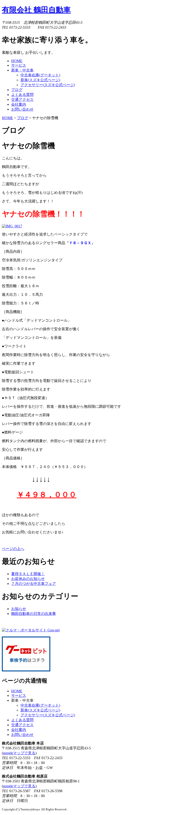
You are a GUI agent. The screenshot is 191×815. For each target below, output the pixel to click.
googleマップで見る (19, 753)
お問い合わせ (22, 735)
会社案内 (18, 730)
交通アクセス (22, 725)
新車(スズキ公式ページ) (40, 80)
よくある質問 (22, 720)
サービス (18, 695)
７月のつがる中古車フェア (33, 584)
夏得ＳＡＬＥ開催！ (28, 574)
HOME (7, 118)
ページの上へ (13, 549)
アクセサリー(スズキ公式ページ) (47, 85)
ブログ (22, 118)
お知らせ (18, 609)
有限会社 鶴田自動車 (36, 10)
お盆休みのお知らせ (28, 579)
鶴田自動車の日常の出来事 (33, 614)
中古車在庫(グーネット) (40, 75)
